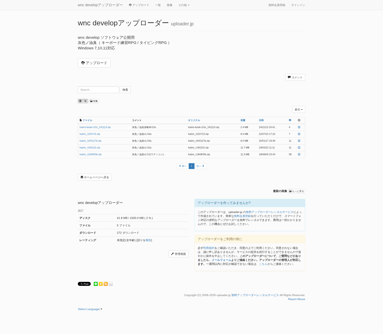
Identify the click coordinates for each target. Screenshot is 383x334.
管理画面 (180, 253)
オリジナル (194, 120)
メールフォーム (221, 259)
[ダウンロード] (290, 120)
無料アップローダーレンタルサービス (269, 212)
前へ (184, 166)
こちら (263, 263)
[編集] (299, 127)
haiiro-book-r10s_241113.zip (95, 127)
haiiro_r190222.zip (90, 147)
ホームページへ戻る (96, 177)
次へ (199, 166)
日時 (261, 120)
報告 (148, 240)
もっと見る (297, 191)
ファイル (87, 120)
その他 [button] (183, 5)
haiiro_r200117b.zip (90, 140)
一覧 (158, 5)
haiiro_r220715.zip (90, 134)
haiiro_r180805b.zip (91, 154)
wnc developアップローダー (100, 5)
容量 (243, 120)
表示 (298, 109)
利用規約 (208, 248)
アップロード (140, 5)
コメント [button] (297, 77)
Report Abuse (296, 299)
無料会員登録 (276, 5)
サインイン (298, 5)
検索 (125, 89)
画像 (169, 5)
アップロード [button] (96, 63)
